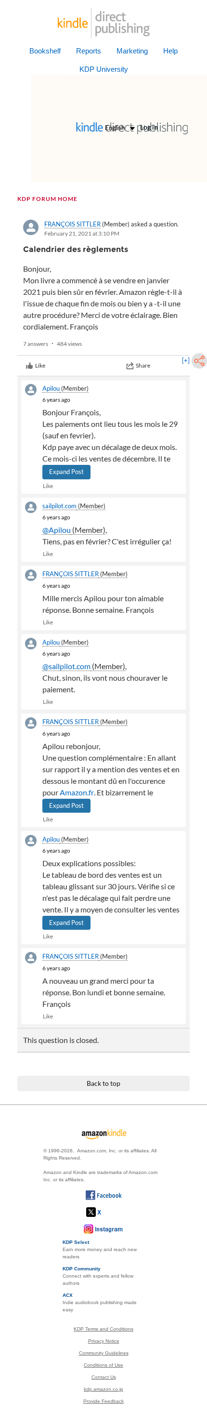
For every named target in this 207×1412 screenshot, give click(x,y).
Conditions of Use (103, 1365)
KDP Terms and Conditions (103, 1329)
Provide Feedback (103, 1401)
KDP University (103, 69)
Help (170, 51)
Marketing (132, 51)
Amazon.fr (77, 792)
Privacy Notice (103, 1341)
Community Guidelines (104, 1353)
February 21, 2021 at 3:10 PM (81, 233)
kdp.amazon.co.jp (103, 1389)
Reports (88, 51)
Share (143, 365)
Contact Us (103, 1377)
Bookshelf (45, 51)
